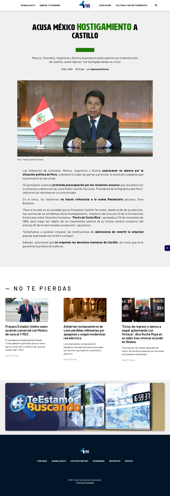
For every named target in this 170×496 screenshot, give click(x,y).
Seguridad (99, 461)
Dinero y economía (50, 5)
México (129, 461)
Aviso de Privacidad (85, 482)
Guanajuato (28, 5)
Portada (42, 461)
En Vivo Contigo (79, 461)
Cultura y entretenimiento (131, 5)
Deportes (114, 461)
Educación (105, 5)
